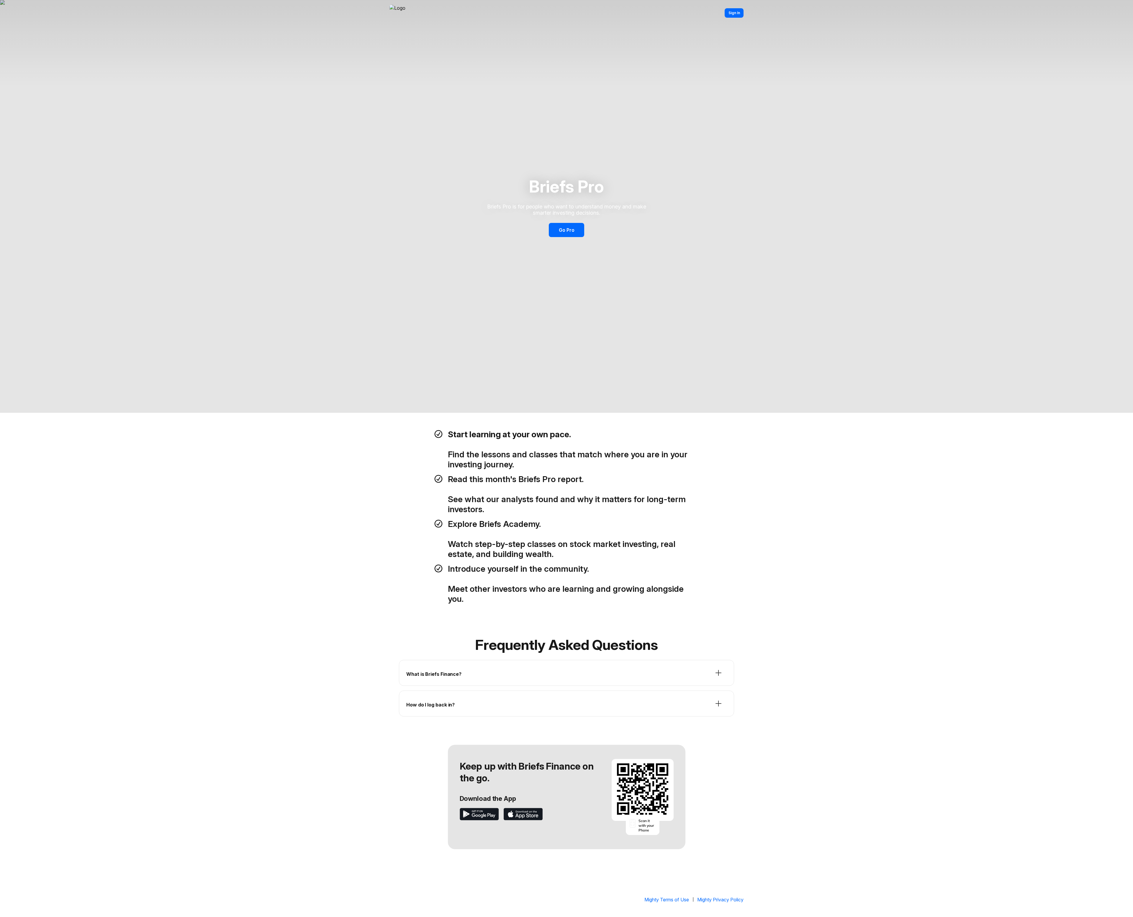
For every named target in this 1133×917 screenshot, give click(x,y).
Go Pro (566, 230)
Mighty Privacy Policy (720, 900)
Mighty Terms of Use (666, 900)
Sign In (734, 13)
